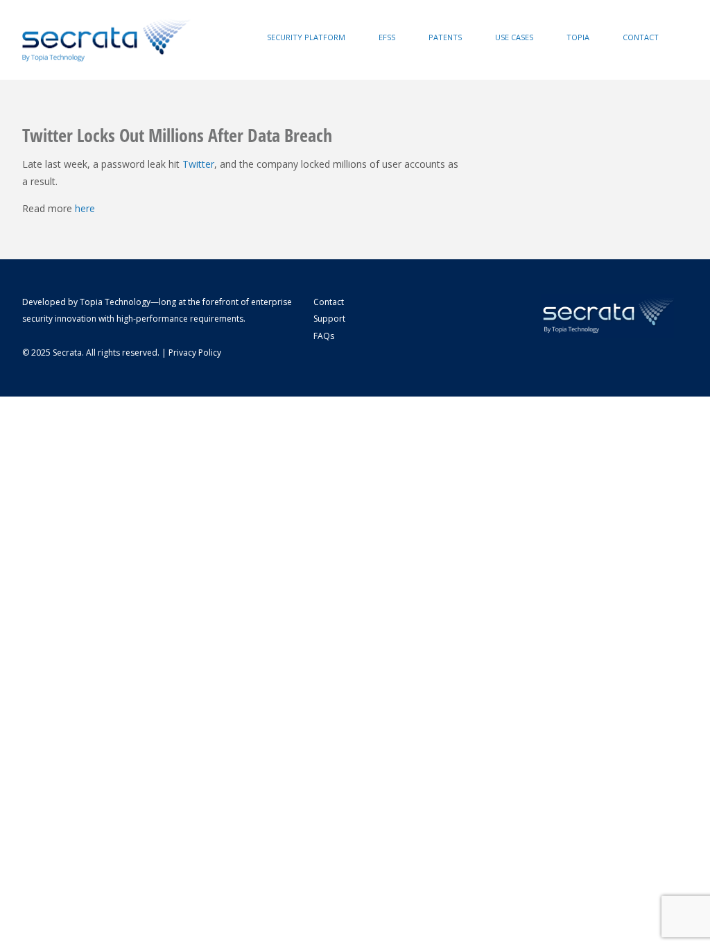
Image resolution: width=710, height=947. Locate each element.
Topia (577, 37)
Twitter (198, 164)
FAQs (323, 336)
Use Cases (514, 37)
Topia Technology (115, 302)
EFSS (387, 37)
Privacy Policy (194, 352)
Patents (445, 37)
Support (329, 318)
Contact (641, 37)
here (85, 208)
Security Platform (306, 37)
